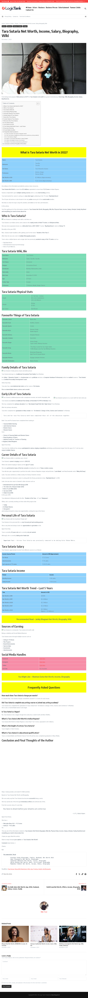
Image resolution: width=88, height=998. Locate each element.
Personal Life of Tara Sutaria (11, 120)
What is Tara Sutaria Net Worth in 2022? (13, 106)
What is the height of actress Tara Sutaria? (16, 140)
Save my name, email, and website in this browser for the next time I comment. (25, 982)
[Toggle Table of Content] (37, 103)
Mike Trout (44, 912)
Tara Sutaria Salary (8, 122)
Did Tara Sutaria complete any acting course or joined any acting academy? (23, 135)
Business (41, 7)
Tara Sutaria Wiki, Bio (9, 109)
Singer (16, 23)
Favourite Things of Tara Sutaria (11, 113)
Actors (35, 7)
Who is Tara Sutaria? (9, 108)
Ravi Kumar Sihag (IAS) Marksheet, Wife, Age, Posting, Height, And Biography (29, 869)
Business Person (51, 7)
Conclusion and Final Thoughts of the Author (15, 143)
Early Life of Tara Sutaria (10, 117)
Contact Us (30, 10)
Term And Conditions (25, 16)
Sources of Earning (9, 128)
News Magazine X (55, 995)
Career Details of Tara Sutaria (11, 119)
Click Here (42, 658)
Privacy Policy (8, 16)
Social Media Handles (9, 130)
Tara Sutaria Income (9, 124)
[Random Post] (85, 16)
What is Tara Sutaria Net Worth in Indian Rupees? (17, 138)
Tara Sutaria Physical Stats (10, 111)
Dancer (10, 26)
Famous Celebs (75, 7)
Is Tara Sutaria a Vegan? (12, 136)
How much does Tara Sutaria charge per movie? (16, 133)
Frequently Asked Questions (11, 131)
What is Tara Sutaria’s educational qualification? (17, 142)
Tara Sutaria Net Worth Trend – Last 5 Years (15, 126)
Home (3, 23)
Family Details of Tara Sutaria (11, 115)
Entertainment (64, 7)
